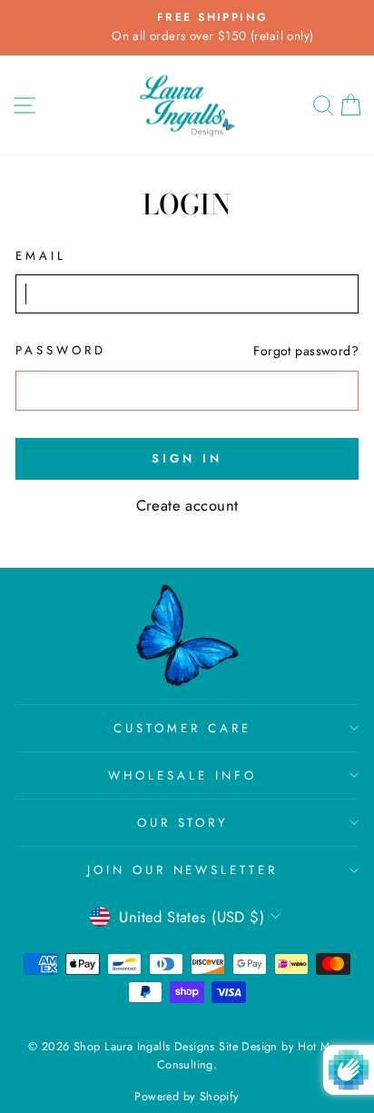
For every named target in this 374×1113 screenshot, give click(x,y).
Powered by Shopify (186, 1096)
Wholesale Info (182, 775)
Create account (187, 505)
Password (60, 350)
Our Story (183, 822)
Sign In (186, 458)
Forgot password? (306, 351)
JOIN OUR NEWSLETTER (183, 870)
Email (40, 255)
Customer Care (182, 728)
